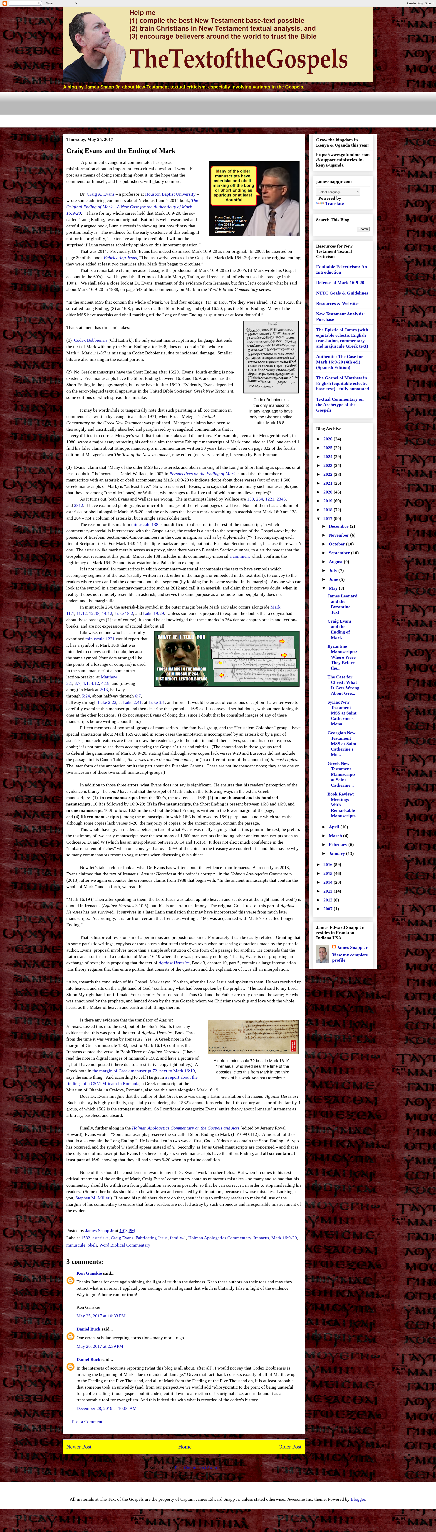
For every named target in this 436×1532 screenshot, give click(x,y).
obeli (92, 1244)
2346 (281, 498)
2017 (328, 518)
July (333, 570)
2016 (328, 864)
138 (250, 498)
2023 (328, 465)
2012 (328, 899)
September (340, 552)
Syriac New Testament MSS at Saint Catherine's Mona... (342, 713)
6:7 (138, 695)
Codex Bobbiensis (90, 340)
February (338, 844)
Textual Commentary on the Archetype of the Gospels (340, 404)
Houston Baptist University (170, 194)
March (336, 835)
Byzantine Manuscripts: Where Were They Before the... (342, 657)
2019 (328, 500)
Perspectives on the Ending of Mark (202, 473)
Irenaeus (261, 1237)
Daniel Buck (88, 1328)
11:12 (82, 613)
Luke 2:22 (107, 702)
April (334, 826)
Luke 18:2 (123, 613)
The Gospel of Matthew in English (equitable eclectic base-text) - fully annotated (342, 383)
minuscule (75, 1244)
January (337, 853)
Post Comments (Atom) (197, 1467)
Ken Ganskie (89, 1273)
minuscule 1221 (100, 638)
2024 (328, 456)
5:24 (86, 695)
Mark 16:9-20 (284, 1237)
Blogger (358, 1499)
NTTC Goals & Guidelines (342, 292)
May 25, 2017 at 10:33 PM (101, 1315)
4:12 (95, 683)
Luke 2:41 (132, 702)
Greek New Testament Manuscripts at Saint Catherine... (341, 774)
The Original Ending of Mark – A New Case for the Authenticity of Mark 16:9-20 (132, 207)
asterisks (100, 1237)
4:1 (86, 683)
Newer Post (79, 1447)
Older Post (290, 1447)
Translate (334, 203)
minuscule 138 (144, 524)
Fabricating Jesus (120, 257)
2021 (328, 483)
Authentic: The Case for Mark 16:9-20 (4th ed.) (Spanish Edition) (339, 362)
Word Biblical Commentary (124, 1244)
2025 (328, 447)
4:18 (105, 683)
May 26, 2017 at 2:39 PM (100, 1346)
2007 (328, 908)
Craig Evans (122, 1237)
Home (185, 1447)
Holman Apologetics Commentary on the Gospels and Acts (185, 1127)
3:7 (77, 683)
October (337, 543)
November (339, 535)
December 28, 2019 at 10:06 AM (107, 1408)
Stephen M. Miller (92, 1197)
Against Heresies (174, 962)
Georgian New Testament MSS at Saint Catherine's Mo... (342, 743)
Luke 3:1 (157, 702)
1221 (269, 498)
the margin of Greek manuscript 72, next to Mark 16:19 (143, 1070)
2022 (328, 474)
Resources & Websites (337, 303)
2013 (328, 891)
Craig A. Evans (100, 194)
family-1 (178, 1237)
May (334, 588)
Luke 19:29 (153, 613)
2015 (328, 873)
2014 (328, 882)
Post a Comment (87, 1421)
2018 (328, 509)
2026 (328, 438)
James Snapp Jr (352, 947)
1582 (85, 1237)
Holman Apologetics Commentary (219, 1237)
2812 (78, 505)
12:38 (94, 613)
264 (259, 498)
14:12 (107, 613)
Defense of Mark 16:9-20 (340, 282)
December (339, 526)
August (336, 561)
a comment (240, 556)
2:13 (104, 689)
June (334, 579)
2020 (328, 491)
